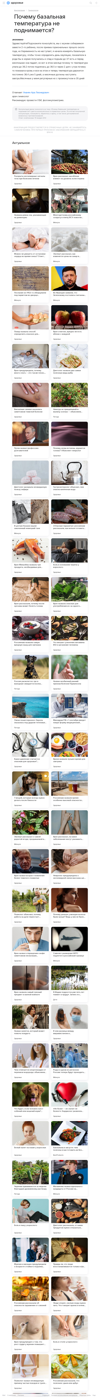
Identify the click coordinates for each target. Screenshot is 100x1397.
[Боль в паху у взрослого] (30, 1217)
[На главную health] (16, 3)
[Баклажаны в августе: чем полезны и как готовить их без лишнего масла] (69, 1139)
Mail (3, 1395)
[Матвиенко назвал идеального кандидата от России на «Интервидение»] (69, 1178)
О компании (11, 1395)
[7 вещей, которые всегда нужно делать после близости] (30, 789)
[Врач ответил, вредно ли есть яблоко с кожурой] (69, 323)
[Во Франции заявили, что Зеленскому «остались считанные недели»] (69, 284)
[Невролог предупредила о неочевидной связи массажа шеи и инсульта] (69, 867)
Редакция (45, 1395)
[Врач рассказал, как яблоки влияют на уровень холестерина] (69, 168)
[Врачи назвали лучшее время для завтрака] (69, 751)
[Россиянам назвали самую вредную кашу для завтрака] (30, 634)
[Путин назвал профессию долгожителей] (30, 440)
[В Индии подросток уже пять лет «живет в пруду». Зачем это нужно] (69, 984)
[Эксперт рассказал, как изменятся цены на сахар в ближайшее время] (69, 245)
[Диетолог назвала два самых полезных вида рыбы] (69, 362)
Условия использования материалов (64, 1395)
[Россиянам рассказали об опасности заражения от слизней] (30, 1295)
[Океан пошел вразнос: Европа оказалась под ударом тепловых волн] (30, 712)
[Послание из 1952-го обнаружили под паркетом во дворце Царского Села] (30, 284)
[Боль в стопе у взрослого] (69, 1333)
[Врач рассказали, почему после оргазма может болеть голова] (30, 595)
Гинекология (33, 10)
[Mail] (8, 3)
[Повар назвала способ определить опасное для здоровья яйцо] (30, 323)
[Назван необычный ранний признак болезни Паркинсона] (69, 673)
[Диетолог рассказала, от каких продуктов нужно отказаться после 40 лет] (69, 1217)
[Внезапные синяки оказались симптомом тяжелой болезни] (30, 401)
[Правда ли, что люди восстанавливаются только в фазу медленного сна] (69, 1256)
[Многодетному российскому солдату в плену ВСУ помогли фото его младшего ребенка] (69, 207)
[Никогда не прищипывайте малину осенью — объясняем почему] (69, 401)
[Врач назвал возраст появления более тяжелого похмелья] (30, 867)
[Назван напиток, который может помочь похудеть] (30, 1023)
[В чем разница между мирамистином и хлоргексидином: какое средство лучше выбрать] (69, 1023)
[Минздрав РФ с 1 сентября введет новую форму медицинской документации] (69, 712)
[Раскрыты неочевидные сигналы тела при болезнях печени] (30, 168)
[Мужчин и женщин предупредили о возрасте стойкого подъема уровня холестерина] (30, 1256)
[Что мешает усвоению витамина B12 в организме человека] (69, 634)
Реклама (21, 1395)
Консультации (19, 10)
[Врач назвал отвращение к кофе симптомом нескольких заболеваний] (30, 945)
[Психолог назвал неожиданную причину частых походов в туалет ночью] (30, 1372)
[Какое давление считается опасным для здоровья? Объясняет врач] (30, 751)
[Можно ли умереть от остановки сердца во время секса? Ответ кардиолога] (30, 245)
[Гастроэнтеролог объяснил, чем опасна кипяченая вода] (69, 479)
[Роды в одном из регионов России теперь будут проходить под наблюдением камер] (69, 1061)
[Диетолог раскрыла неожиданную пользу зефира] (30, 479)
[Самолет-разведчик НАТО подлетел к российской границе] (69, 945)
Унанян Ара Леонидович (36, 92)
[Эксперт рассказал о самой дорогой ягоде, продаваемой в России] (30, 828)
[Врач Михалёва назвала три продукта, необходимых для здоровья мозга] (30, 556)
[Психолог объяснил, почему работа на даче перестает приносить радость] (30, 906)
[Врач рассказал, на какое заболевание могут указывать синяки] (69, 828)
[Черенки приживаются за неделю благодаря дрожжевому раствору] (30, 1178)
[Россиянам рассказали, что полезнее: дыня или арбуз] (69, 1372)
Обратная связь (85, 1395)
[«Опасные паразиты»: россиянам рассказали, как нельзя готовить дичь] (69, 517)
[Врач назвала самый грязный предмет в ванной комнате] (30, 984)
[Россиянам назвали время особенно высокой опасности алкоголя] (69, 789)
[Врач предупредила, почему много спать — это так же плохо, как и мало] (30, 362)
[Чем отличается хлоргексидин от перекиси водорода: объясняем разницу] (30, 1061)
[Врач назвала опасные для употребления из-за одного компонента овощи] (69, 595)
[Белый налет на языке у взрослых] (30, 1139)
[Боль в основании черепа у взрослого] (69, 556)
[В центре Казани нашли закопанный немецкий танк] (30, 517)
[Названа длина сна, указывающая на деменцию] (30, 207)
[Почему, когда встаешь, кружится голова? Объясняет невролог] (69, 440)
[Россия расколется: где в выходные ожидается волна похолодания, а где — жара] (30, 673)
